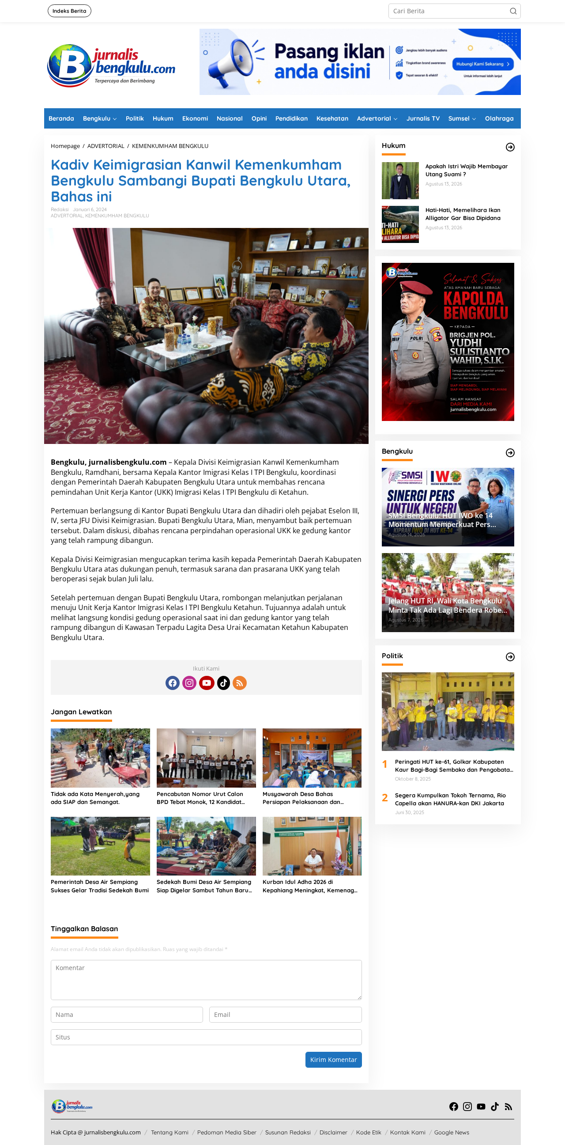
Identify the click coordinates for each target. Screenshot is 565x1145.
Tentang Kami (169, 1132)
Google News (451, 1132)
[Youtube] (206, 683)
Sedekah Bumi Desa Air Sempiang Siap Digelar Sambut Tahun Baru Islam (204, 886)
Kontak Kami (408, 1132)
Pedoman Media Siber (226, 1132)
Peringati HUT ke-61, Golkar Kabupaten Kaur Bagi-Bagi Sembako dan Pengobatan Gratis (454, 765)
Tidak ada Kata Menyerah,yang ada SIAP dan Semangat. (95, 797)
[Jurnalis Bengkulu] (110, 64)
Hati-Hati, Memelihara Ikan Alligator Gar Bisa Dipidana (463, 213)
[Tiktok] (223, 683)
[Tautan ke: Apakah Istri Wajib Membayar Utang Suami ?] (400, 180)
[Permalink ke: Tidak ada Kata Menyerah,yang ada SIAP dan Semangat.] (100, 757)
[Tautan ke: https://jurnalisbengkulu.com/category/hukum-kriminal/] (510, 147)
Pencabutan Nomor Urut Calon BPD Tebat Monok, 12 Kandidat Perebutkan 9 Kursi (200, 798)
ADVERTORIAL (67, 215)
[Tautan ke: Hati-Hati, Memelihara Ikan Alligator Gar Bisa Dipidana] (400, 224)
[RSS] (240, 683)
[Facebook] (173, 683)
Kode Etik (368, 1132)
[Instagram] (189, 683)
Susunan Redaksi (288, 1132)
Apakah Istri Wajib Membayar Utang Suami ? (467, 170)
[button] (513, 11)
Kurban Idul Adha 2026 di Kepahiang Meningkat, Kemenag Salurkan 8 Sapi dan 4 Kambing (308, 886)
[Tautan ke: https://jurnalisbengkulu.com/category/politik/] (510, 657)
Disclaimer (333, 1132)
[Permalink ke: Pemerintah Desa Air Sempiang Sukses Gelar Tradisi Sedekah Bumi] (100, 845)
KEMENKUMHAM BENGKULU (117, 215)
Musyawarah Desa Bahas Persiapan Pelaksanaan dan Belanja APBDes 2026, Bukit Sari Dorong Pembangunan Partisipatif (310, 798)
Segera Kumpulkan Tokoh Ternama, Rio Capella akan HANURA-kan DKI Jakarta (450, 798)
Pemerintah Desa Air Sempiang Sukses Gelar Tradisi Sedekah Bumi (100, 885)
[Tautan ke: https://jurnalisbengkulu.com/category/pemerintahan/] (510, 452)
